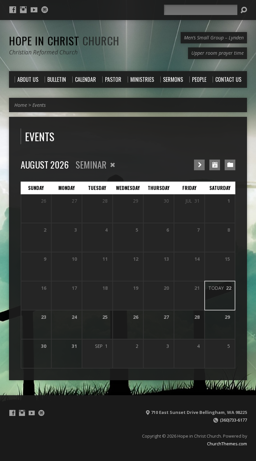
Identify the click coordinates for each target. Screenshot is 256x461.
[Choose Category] (230, 165)
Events (39, 105)
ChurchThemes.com (227, 444)
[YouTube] (34, 9)
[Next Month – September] (199, 165)
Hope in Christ (64, 40)
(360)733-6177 (233, 420)
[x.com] (44, 9)
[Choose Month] (214, 165)
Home (20, 105)
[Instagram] (23, 9)
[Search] (243, 10)
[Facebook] (12, 9)
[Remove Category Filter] (112, 165)
